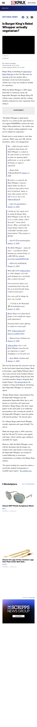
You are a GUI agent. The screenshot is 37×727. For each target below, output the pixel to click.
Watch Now (31, 2)
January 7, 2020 (13, 361)
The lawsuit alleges (21, 382)
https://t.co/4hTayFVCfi (16, 333)
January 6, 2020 (13, 206)
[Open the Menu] (3, 2)
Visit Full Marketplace (28, 484)
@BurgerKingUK (14, 199)
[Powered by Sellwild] (32, 597)
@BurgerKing (25, 270)
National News (10, 17)
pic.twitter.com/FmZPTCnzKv (18, 259)
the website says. (26, 471)
